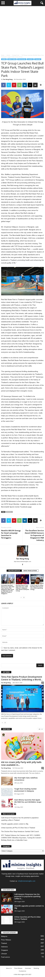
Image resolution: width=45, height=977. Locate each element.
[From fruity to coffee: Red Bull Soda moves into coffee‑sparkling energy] (37, 579)
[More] (40, 85)
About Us (9, 968)
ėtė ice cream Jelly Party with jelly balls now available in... (21, 763)
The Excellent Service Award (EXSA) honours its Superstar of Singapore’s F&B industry (34, 535)
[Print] (35, 85)
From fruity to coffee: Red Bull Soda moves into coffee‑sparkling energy (36, 587)
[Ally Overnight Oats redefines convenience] (7, 781)
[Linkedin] (24, 85)
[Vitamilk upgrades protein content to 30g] (7, 909)
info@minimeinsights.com (26, 881)
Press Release (22, 59)
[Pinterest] (14, 85)
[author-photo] (22, 550)
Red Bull (9, 512)
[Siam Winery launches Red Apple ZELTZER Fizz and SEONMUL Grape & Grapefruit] (7, 803)
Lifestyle (4, 953)
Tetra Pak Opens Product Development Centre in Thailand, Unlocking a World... (22, 678)
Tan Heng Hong (7, 79)
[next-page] (24, 597)
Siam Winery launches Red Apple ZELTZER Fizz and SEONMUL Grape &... (27, 802)
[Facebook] (3, 85)
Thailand (37, 59)
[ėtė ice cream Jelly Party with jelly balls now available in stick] (22, 746)
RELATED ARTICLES (14, 570)
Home (2, 55)
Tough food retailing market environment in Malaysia (25, 790)
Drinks (8, 55)
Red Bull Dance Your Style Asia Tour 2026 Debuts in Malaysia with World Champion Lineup (22, 588)
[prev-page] (21, 597)
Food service (5, 957)
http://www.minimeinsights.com (22, 561)
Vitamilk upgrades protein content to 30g (14, 824)
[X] (8, 85)
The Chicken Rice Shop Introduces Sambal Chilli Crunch (20, 831)
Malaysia (4, 936)
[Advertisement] (22, 29)
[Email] (30, 85)
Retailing (36, 968)
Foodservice (22, 971)
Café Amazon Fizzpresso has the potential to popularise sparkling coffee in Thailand (20, 819)
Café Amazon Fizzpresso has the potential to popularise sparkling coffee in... (27, 896)
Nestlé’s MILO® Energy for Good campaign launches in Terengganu (11, 534)
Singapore (4, 950)
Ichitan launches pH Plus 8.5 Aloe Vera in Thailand (18, 828)
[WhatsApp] (19, 85)
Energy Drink (15, 55)
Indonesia (4, 947)
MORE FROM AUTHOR (30, 570)
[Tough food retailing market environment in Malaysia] (7, 792)
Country (30, 59)
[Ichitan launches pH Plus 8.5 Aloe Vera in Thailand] (7, 920)
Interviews (28, 968)
